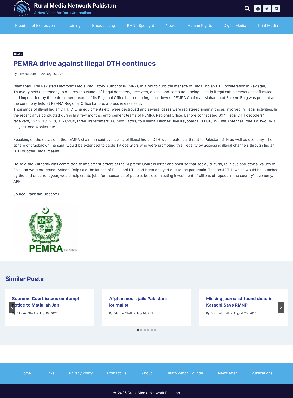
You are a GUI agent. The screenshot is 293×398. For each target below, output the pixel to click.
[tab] (138, 330)
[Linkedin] (276, 8)
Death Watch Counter (184, 373)
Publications (261, 373)
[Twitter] (267, 8)
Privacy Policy (81, 373)
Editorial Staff (27, 74)
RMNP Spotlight (140, 25)
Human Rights (200, 25)
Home (26, 373)
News (171, 25)
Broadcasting (103, 25)
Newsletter (227, 373)
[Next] (281, 307)
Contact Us (117, 373)
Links (49, 373)
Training (73, 25)
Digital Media (235, 25)
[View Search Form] (247, 9)
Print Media (268, 25)
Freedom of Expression (35, 25)
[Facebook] (257, 8)
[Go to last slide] (12, 307)
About (146, 373)
